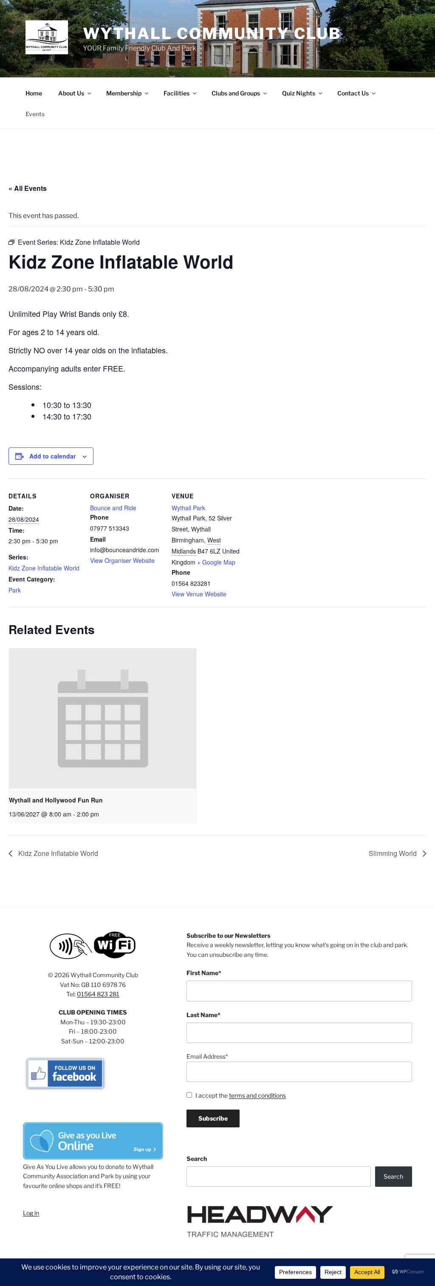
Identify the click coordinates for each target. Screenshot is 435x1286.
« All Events (27, 188)
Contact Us (353, 93)
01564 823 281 (98, 994)
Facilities (176, 93)
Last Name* (203, 1014)
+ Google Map (216, 562)
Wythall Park (188, 507)
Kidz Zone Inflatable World (43, 568)
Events (35, 113)
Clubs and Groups (236, 93)
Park (14, 590)
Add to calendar (52, 456)
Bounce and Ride (113, 507)
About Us (71, 93)
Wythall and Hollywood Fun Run (56, 800)
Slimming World (393, 853)
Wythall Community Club (212, 33)
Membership (123, 93)
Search (196, 1158)
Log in (31, 1212)
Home (33, 93)
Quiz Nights (298, 93)
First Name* (203, 972)
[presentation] (102, 719)
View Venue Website (199, 594)
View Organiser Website (122, 560)
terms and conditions (257, 1095)
